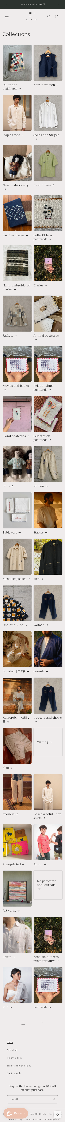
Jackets (8, 336)
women (38, 486)
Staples (38, 533)
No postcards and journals (46, 883)
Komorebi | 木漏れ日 (16, 719)
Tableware (10, 533)
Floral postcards (14, 436)
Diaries (38, 285)
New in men (42, 185)
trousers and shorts (47, 718)
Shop (10, 1042)
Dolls (6, 486)
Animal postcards (46, 336)
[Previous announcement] (6, 4)
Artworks (9, 911)
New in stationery (15, 185)
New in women (44, 85)
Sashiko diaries (14, 235)
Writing (42, 742)
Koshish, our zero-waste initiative (46, 959)
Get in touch (14, 1073)
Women (39, 625)
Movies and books (16, 386)
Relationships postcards (43, 388)
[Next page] (42, 1022)
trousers (9, 814)
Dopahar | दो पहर (14, 671)
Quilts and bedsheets (10, 87)
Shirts (7, 957)
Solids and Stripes (46, 135)
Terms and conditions (19, 1065)
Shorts (7, 768)
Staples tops (11, 135)
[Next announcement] (58, 4)
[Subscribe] (54, 1099)
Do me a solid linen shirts (47, 816)
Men (36, 579)
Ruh (5, 1007)
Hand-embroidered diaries (16, 287)
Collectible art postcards (43, 237)
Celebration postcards (41, 438)
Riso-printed (12, 864)
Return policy (14, 1058)
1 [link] (23, 1022)
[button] (7, 16)
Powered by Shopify (36, 1114)
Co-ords (39, 671)
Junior (38, 864)
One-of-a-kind (13, 625)
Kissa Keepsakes (14, 579)
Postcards (40, 1007)
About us (12, 1050)
